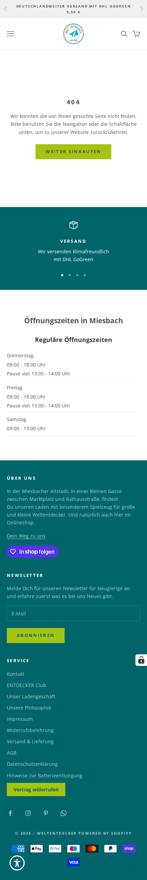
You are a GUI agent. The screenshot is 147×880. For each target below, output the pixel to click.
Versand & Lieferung (30, 741)
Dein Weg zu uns (26, 536)
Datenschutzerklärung (32, 764)
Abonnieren (36, 635)
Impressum (20, 719)
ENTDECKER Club (26, 685)
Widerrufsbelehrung (30, 730)
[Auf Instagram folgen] (28, 813)
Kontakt (15, 674)
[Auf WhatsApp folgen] (63, 813)
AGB (11, 752)
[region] (73, 242)
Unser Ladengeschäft (31, 696)
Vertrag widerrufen (36, 789)
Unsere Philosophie (29, 707)
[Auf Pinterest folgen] (45, 813)
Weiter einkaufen (73, 151)
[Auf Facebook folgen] (10, 813)
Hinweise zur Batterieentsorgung (44, 775)
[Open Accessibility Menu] (17, 863)
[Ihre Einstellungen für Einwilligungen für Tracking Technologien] (141, 660)
